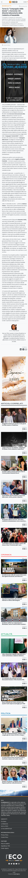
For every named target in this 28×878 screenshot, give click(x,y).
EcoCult (6, 6)
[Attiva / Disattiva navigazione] (1, 2)
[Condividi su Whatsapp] (26, 349)
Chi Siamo (3, 821)
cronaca (6, 555)
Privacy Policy (4, 835)
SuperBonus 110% (5, 846)
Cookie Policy (4, 837)
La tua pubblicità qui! (6, 828)
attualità (6, 634)
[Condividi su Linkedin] (21, 349)
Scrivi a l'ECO (4, 826)
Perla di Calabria (5, 843)
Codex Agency (5, 848)
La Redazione (4, 823)
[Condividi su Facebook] (23, 349)
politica (5, 713)
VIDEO (25, 2)
